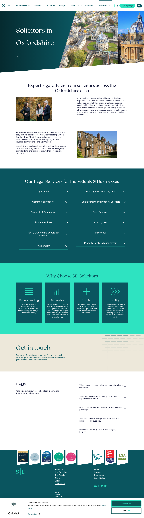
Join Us (58, 481)
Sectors (37, 6)
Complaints (99, 475)
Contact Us (104, 6)
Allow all (124, 503)
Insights (63, 6)
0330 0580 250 (127, 6)
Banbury (57, 492)
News (57, 478)
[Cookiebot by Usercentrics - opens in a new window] (13, 513)
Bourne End (58, 496)
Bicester (57, 494)
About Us (74, 6)
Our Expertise (21, 6)
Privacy (97, 469)
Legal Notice (99, 478)
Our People (50, 6)
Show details (32, 514)
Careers (89, 6)
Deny (125, 510)
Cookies (97, 472)
